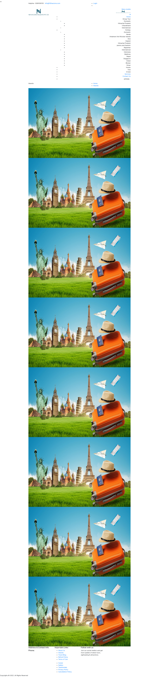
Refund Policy (63, 657)
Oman (129, 65)
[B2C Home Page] (38, 12)
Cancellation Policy (65, 672)
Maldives (127, 54)
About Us (61, 650)
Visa (129, 70)
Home (128, 17)
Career (60, 663)
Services (128, 74)
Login (95, 3)
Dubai (129, 61)
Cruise (128, 72)
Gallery (60, 665)
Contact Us (127, 76)
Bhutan (128, 63)
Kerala (128, 34)
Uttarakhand (126, 25)
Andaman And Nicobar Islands (120, 36)
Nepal (129, 56)
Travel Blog (62, 655)
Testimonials (62, 667)
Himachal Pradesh (124, 23)
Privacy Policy (63, 669)
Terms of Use (63, 659)
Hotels (128, 67)
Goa (129, 39)
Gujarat (128, 41)
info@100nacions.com (52, 3)
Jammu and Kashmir (123, 45)
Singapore (127, 58)
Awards (95, 85)
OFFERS (126, 79)
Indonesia (127, 52)
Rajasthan (127, 47)
